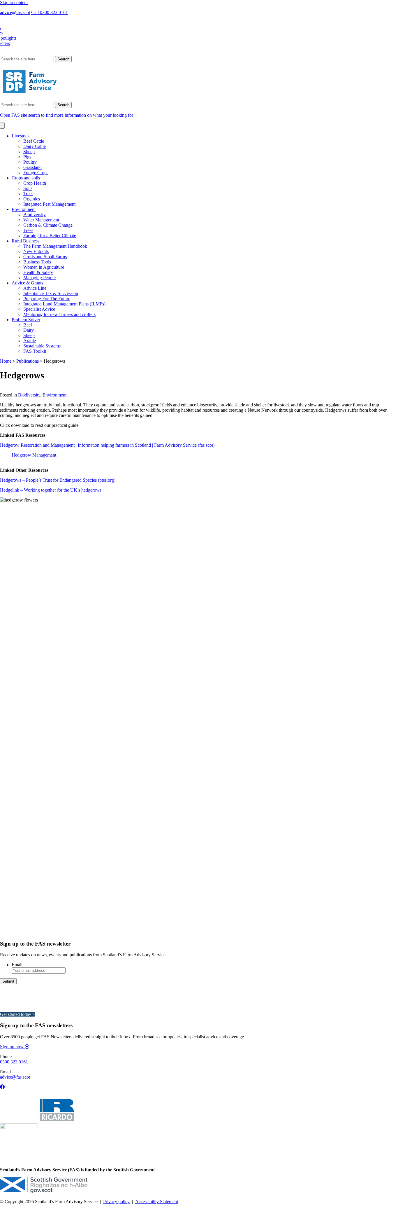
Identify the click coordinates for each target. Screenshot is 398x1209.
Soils (27, 188)
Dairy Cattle (34, 146)
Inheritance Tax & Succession (50, 293)
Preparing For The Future (46, 298)
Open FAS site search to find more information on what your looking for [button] (66, 115)
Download (10, 389)
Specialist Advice (39, 309)
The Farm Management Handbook (55, 246)
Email (17, 964)
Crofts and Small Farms (45, 256)
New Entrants (36, 251)
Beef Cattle (33, 141)
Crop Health (34, 183)
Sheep (29, 151)
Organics (31, 198)
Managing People (39, 277)
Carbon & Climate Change (48, 225)
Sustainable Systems (42, 345)
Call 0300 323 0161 (49, 12)
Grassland (32, 167)
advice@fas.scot (15, 12)
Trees (28, 193)
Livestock (21, 135)
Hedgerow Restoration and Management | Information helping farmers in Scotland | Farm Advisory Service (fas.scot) (107, 445)
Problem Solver (26, 319)
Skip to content (14, 2)
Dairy (28, 330)
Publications (27, 361)
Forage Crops (35, 172)
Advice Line (34, 288)
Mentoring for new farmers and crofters (59, 314)
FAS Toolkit (34, 351)
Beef (27, 324)
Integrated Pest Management (49, 204)
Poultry (30, 162)
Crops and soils (26, 177)
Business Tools (37, 261)
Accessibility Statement (156, 1201)
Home (5, 361)
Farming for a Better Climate (49, 235)
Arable (29, 340)
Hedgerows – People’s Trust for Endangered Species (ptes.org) (57, 480)
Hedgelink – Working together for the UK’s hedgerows (50, 490)
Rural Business (25, 240)
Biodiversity (34, 214)
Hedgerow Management (34, 454)
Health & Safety (38, 272)
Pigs (27, 156)
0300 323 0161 (14, 1061)
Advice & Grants (27, 282)
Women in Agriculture (43, 267)
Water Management (41, 219)
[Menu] (2, 126)
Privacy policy (116, 1201)
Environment (24, 209)
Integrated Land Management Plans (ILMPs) (64, 303)
